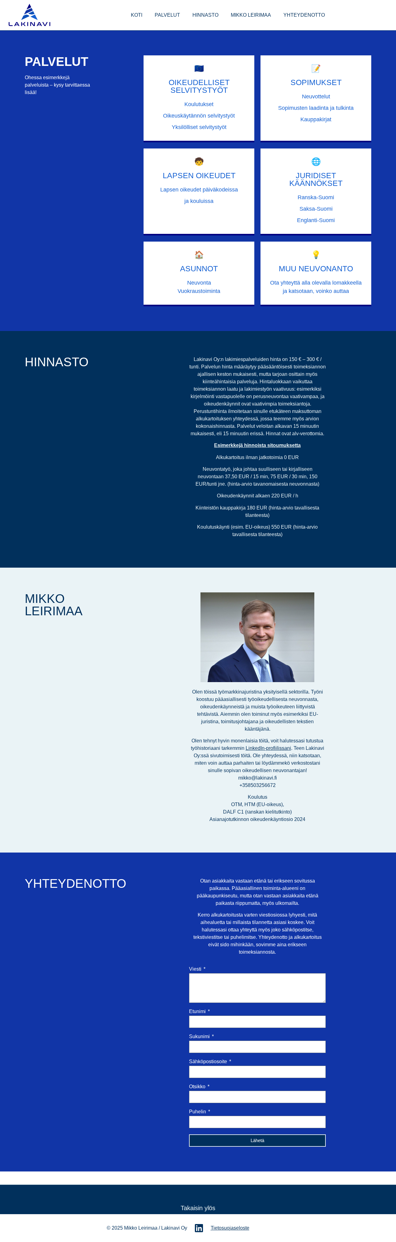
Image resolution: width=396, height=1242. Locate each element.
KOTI (136, 15)
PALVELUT (167, 15)
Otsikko (198, 1086)
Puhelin (198, 1111)
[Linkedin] (198, 1228)
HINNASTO (205, 15)
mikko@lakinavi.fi (257, 777)
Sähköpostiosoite (208, 1061)
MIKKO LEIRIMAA (251, 15)
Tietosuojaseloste (230, 1228)
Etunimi (198, 1011)
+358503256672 (257, 785)
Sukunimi (200, 1036)
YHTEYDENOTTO (304, 15)
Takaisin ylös (198, 1208)
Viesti (196, 969)
